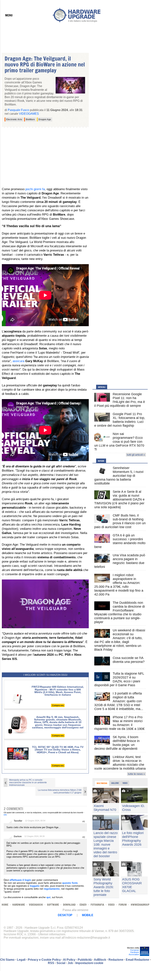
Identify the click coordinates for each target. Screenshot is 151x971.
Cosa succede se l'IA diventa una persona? (129, 660)
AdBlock (100, 959)
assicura (18, 361)
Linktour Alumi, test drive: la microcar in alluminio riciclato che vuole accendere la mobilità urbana (120, 762)
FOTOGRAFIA (97, 905)
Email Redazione (137, 959)
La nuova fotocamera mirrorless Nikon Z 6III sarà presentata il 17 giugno (59, 791)
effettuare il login (20, 879)
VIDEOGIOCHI (36, 905)
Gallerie (115, 783)
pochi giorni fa (35, 189)
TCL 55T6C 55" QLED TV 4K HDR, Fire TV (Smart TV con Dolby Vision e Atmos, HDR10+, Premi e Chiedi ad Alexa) (57, 750)
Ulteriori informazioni (51, 934)
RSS (51, 963)
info (5, 815)
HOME (5, 905)
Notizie (101, 460)
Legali (21, 959)
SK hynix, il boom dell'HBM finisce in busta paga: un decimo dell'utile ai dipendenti (117, 742)
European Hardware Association (134, 952)
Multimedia (102, 783)
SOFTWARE (53, 905)
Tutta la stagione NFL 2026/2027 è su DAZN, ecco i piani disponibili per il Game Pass (119, 679)
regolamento (52, 888)
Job (70, 963)
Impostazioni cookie (89, 963)
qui (48, 897)
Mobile (87, 915)
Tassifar (18, 821)
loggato (35, 885)
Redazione (115, 959)
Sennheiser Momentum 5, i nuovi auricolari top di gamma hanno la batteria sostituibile (118, 475)
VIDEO (111, 905)
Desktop (65, 915)
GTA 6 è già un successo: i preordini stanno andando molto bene (119, 541)
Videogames (29, 113)
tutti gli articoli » (136, 454)
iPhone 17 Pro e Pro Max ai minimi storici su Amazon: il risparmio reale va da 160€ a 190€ (119, 723)
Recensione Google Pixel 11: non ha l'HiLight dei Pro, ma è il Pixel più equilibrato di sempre (119, 400)
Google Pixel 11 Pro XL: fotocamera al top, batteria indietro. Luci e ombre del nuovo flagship (119, 419)
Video (125, 783)
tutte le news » (136, 773)
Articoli (101, 387)
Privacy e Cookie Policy (44, 959)
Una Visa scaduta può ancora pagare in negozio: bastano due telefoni (119, 561)
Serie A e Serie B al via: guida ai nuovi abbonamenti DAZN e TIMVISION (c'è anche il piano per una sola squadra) (119, 499)
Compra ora (58, 705)
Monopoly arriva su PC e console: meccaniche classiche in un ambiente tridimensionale (28, 782)
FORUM (123, 905)
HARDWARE (18, 905)
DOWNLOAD (69, 905)
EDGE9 (83, 905)
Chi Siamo (7, 959)
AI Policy (69, 959)
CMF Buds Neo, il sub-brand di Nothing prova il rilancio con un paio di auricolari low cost (120, 521)
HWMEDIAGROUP (140, 905)
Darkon (18, 836)
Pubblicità (85, 959)
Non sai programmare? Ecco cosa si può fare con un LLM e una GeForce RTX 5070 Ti (119, 441)
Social (61, 963)
